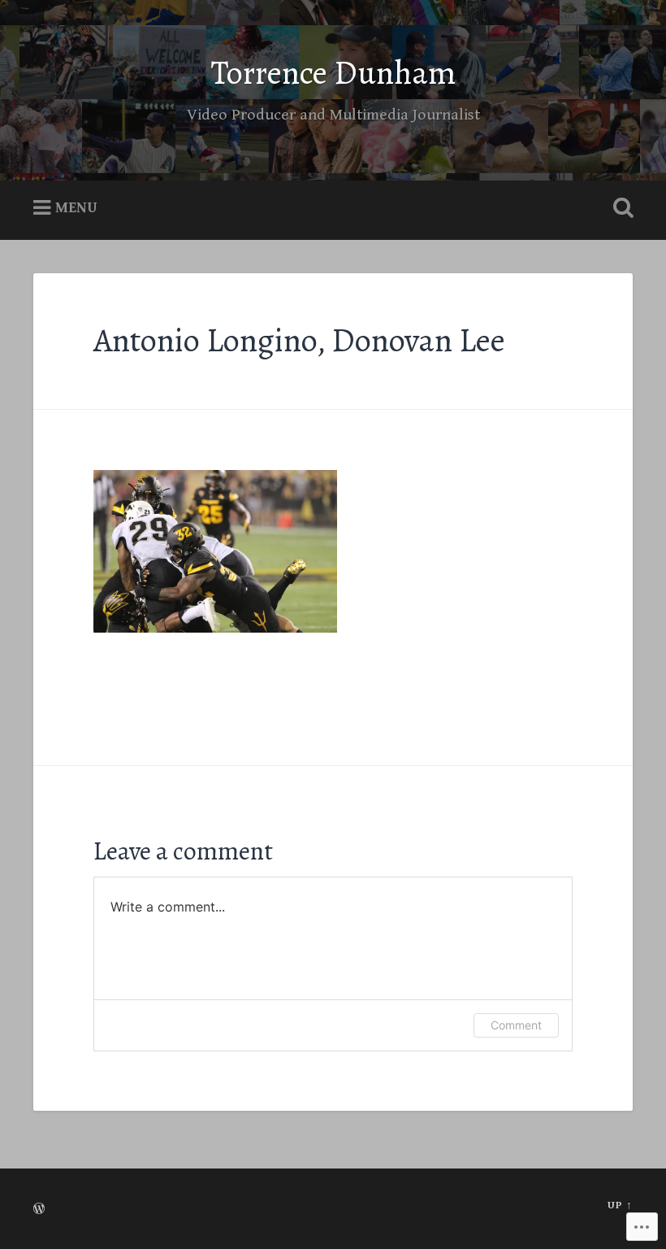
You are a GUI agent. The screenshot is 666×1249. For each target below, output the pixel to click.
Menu (76, 207)
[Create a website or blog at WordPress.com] (39, 1210)
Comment (516, 1025)
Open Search (620, 208)
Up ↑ (620, 1205)
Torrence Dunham (333, 72)
